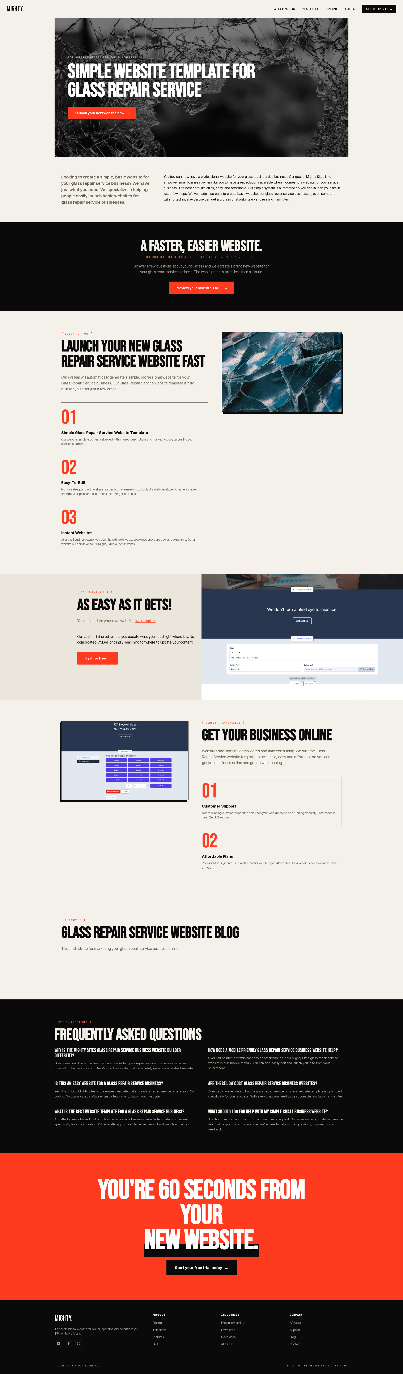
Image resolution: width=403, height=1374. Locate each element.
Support (295, 1330)
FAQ (155, 1344)
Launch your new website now (102, 113)
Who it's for (284, 9)
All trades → (229, 1344)
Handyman (228, 1337)
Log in (350, 9)
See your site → (379, 9)
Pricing (332, 9)
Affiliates (295, 1322)
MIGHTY (15, 9)
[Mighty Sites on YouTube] (58, 1343)
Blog (293, 1337)
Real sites (310, 9)
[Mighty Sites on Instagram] (78, 1343)
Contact (295, 1344)
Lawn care (228, 1330)
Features (158, 1337)
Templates (159, 1330)
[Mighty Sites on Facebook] (68, 1343)
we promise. (145, 621)
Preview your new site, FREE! (201, 288)
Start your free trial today (201, 1267)
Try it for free (97, 658)
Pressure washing (232, 1322)
